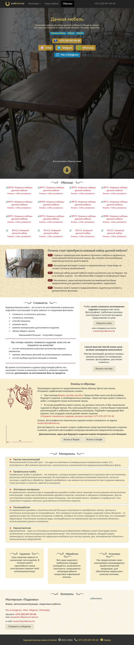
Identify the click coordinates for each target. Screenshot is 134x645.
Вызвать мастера (104, 369)
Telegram (67, 48)
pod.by (17, 3)
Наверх (107, 640)
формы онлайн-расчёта (70, 395)
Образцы (67, 3)
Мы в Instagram (69, 55)
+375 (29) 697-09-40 (104, 3)
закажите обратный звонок (24, 617)
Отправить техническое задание (57, 416)
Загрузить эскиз (104, 323)
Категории (34, 3)
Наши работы (52, 3)
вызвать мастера (84, 416)
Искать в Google (94, 439)
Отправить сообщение (19, 626)
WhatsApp (88, 48)
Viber (49, 48)
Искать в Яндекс (72, 439)
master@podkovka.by (104, 331)
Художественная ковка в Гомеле (40, 640)
